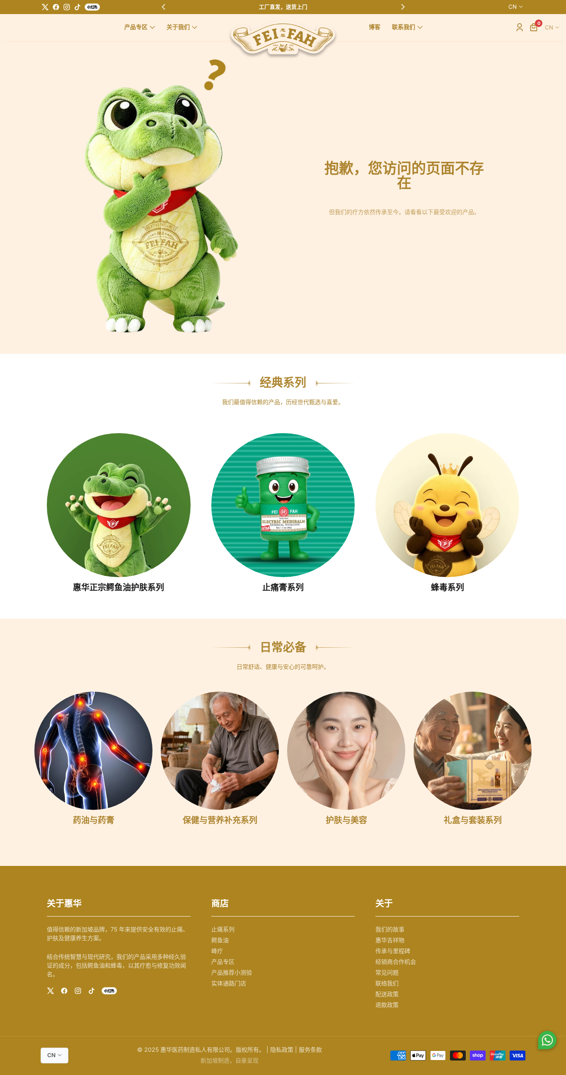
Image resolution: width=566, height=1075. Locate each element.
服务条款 (310, 1050)
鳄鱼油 (220, 939)
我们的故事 (389, 929)
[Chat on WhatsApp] (547, 1041)
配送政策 (387, 993)
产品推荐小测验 (231, 972)
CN (512, 6)
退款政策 (387, 1004)
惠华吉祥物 (389, 939)
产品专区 (136, 27)
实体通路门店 (228, 983)
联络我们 (387, 983)
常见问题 (387, 972)
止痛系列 (223, 929)
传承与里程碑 (392, 950)
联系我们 (403, 27)
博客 (374, 27)
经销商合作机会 (395, 961)
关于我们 (178, 27)
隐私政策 (281, 1050)
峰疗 (217, 950)
